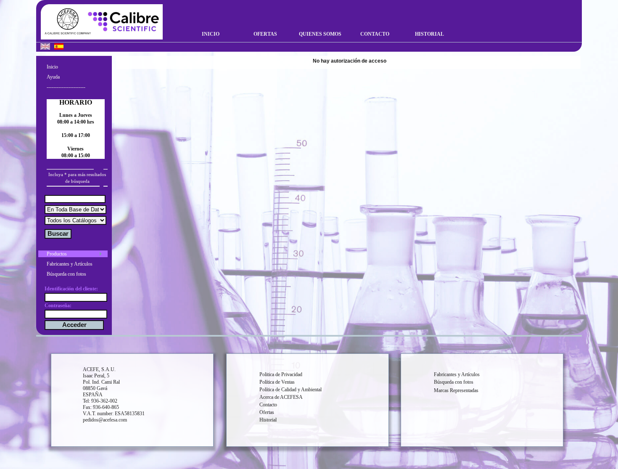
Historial (429, 34)
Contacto (374, 34)
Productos (57, 254)
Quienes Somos (320, 34)
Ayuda (53, 77)
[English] (45, 47)
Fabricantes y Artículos (69, 264)
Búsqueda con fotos (66, 274)
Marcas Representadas (456, 390)
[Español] (58, 47)
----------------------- (66, 87)
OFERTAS (265, 34)
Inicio (210, 34)
